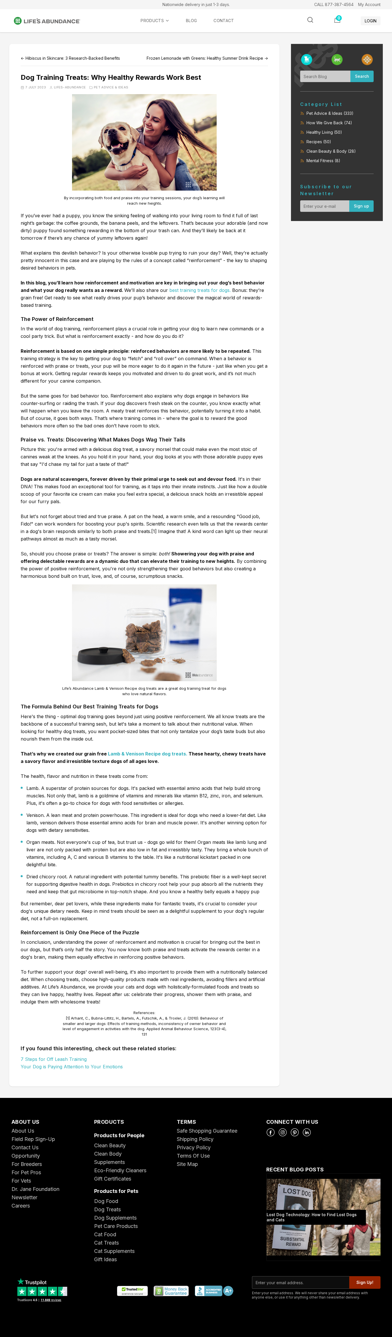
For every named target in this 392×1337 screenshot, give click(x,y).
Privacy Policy (194, 1147)
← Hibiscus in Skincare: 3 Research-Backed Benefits (70, 58)
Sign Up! (364, 1282)
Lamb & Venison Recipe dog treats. (147, 754)
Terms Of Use (193, 1156)
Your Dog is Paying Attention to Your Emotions (72, 1066)
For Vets (21, 1181)
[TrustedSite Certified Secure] (132, 1291)
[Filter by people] (367, 59)
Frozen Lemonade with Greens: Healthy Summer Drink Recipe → (207, 58)
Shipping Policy (195, 1139)
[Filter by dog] (306, 59)
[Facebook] (270, 1132)
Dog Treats (107, 1209)
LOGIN (371, 20)
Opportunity (25, 1156)
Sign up (361, 206)
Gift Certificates (112, 1179)
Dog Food (106, 1201)
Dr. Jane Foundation (35, 1189)
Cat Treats (106, 1243)
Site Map (187, 1164)
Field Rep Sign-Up (33, 1139)
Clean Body (108, 1154)
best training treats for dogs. (200, 290)
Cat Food (105, 1234)
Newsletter (24, 1197)
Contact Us (24, 1147)
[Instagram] (282, 1132)
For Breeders (26, 1164)
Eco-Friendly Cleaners (120, 1170)
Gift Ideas (105, 1259)
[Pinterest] (294, 1132)
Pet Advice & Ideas (111, 87)
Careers (20, 1206)
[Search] (310, 19)
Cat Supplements (114, 1251)
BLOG (191, 20)
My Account (369, 4)
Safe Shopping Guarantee (207, 1131)
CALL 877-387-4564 (334, 4)
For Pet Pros (26, 1172)
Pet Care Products (116, 1226)
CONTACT (224, 20)
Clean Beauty (110, 1145)
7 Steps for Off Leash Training (54, 1059)
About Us (22, 1131)
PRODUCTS (152, 20)
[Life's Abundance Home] (51, 21)
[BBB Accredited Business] (214, 1291)
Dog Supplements (115, 1218)
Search (362, 76)
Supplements (109, 1162)
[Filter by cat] (337, 59)
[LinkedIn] (306, 1132)
